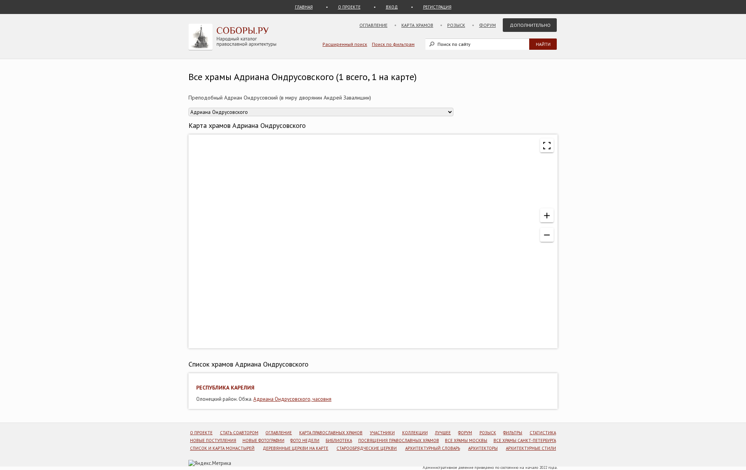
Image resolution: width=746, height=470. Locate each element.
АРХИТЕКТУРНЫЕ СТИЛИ (531, 448)
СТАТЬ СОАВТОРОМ (239, 432)
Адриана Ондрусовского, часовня (292, 399)
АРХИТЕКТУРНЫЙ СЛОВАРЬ (432, 448)
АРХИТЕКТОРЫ (483, 448)
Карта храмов (417, 25)
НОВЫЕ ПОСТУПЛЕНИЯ (213, 440)
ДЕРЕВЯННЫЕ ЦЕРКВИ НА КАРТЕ (295, 448)
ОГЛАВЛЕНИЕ (278, 432)
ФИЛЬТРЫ (512, 432)
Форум (487, 25)
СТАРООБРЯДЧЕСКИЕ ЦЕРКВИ (366, 448)
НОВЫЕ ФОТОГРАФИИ (263, 440)
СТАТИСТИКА (543, 432)
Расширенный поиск (344, 44)
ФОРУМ (465, 432)
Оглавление (373, 25)
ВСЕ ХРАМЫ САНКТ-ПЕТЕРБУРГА (524, 440)
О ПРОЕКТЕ (349, 7)
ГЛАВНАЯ (304, 7)
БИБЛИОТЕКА (339, 440)
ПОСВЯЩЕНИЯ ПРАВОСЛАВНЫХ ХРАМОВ (398, 440)
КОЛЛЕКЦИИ (415, 432)
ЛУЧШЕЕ (443, 432)
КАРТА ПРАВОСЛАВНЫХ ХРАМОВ (331, 432)
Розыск (456, 25)
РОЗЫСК (487, 432)
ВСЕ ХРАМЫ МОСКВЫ (466, 440)
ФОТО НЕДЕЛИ (304, 440)
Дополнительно (530, 25)
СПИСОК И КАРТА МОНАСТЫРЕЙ (222, 448)
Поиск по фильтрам (393, 44)
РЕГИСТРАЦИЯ (437, 7)
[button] (547, 215)
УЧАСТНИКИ (382, 432)
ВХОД (392, 7)
